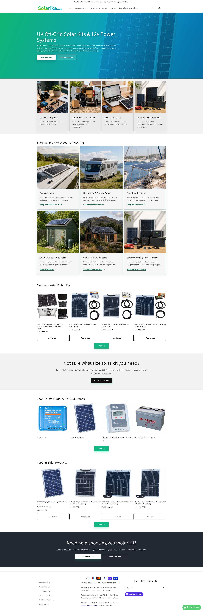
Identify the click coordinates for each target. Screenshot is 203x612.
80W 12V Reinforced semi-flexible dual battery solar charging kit (150, 325)
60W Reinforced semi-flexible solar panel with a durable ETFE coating (150, 503)
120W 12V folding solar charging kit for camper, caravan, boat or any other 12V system (50, 326)
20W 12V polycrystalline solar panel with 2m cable (52, 503)
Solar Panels (75, 437)
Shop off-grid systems (92, 269)
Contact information (47, 600)
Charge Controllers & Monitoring (117, 437)
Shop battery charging (136, 269)
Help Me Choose (66, 57)
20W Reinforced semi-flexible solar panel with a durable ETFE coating (85, 503)
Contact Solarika (88, 556)
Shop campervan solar (49, 204)
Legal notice (44, 604)
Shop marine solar (135, 204)
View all (102, 346)
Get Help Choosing (101, 380)
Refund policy (44, 582)
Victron (40, 437)
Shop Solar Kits (46, 57)
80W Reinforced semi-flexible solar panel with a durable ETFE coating (117, 503)
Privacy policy (44, 587)
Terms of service (45, 591)
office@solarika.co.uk (89, 605)
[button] (81, 8)
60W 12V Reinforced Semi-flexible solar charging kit (82, 325)
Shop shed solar (47, 269)
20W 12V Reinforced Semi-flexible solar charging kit (115, 325)
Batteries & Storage (144, 437)
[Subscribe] (163, 587)
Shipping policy (45, 595)
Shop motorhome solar (93, 204)
